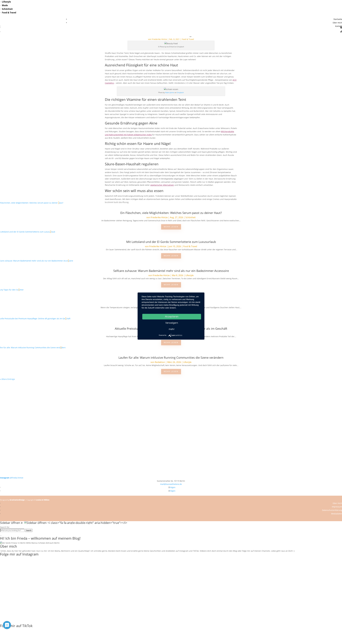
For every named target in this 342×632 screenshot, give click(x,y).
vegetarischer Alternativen (162, 185)
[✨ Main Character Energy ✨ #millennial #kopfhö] (308, 411)
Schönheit (7, 8)
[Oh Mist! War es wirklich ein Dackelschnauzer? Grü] (102, 388)
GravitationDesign (17, 500)
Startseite (337, 19)
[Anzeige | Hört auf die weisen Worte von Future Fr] (239, 441)
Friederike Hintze (159, 39)
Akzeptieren (171, 316)
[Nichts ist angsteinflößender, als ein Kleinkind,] (171, 414)
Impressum (337, 506)
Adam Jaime (169, 92)
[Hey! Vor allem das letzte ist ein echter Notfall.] (102, 411)
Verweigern (171, 322)
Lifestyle (6, 1)
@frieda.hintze (11, 477)
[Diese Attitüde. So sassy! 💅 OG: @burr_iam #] (34, 411)
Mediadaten (336, 513)
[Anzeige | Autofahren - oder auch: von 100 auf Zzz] (171, 395)
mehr (172, 329)
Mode (5, 5)
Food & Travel (9, 12)
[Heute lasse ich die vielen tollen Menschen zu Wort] (308, 392)
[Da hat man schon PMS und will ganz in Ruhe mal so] (34, 387)
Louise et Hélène (42, 500)
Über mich (337, 22)
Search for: (5, 527)
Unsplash (180, 92)
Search (28, 530)
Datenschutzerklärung (332, 510)
